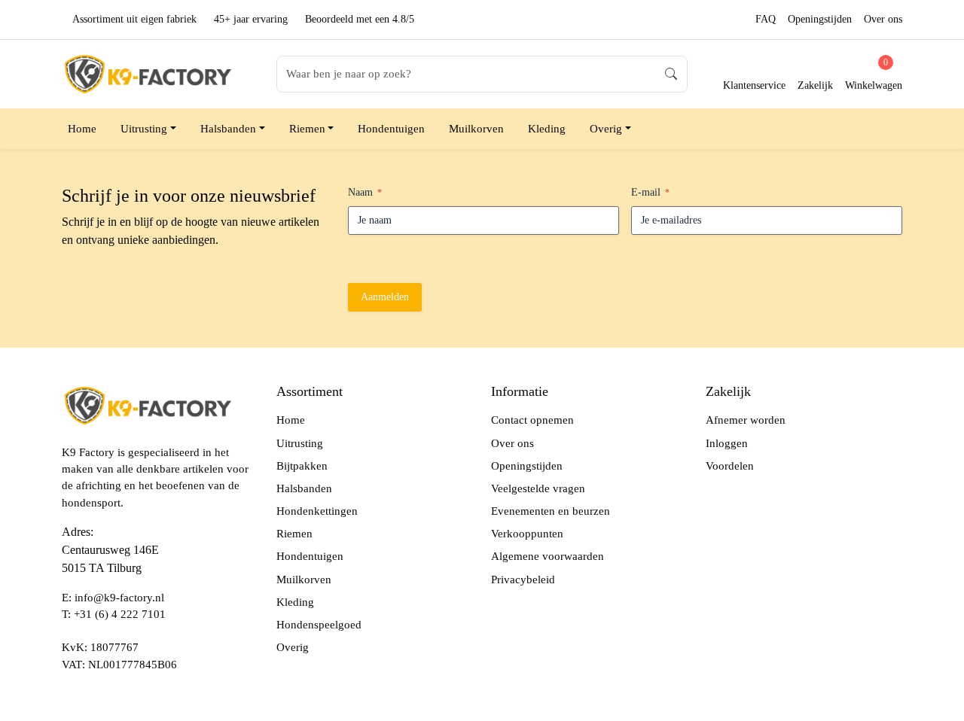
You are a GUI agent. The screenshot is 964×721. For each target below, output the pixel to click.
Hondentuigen (391, 129)
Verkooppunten (527, 534)
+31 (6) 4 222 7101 (120, 614)
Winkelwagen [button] (873, 74)
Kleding (547, 129)
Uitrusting (143, 129)
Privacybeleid (523, 579)
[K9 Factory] (146, 72)
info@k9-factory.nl (119, 598)
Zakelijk (815, 85)
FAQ (765, 19)
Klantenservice (754, 85)
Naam (365, 192)
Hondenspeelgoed (319, 625)
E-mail (650, 192)
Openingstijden (820, 19)
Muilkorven (476, 129)
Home (82, 129)
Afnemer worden (746, 420)
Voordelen (730, 466)
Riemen (307, 129)
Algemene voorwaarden (547, 556)
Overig (606, 129)
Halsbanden (228, 129)
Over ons (883, 19)
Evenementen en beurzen (550, 511)
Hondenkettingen (317, 511)
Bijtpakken (302, 466)
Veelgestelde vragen (538, 488)
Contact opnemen (532, 420)
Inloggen (727, 443)
